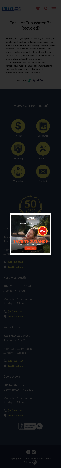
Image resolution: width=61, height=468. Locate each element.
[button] (46, 218)
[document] (30, 234)
